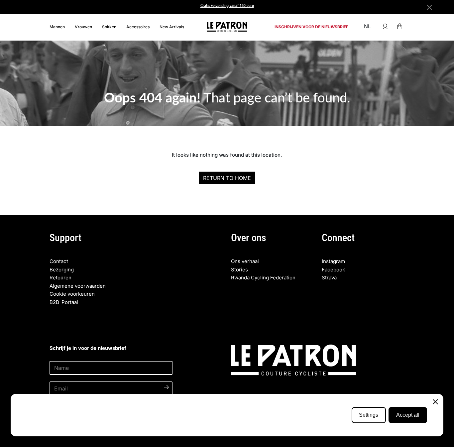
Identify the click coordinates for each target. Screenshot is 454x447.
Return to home (227, 178)
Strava (329, 277)
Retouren (60, 277)
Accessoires (138, 26)
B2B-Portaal (64, 302)
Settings (368, 415)
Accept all (407, 415)
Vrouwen (83, 26)
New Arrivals (172, 26)
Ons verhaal (245, 261)
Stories (239, 269)
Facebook (333, 269)
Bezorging (62, 269)
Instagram (333, 261)
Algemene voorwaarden (78, 286)
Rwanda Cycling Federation (263, 277)
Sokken (109, 26)
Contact (59, 261)
